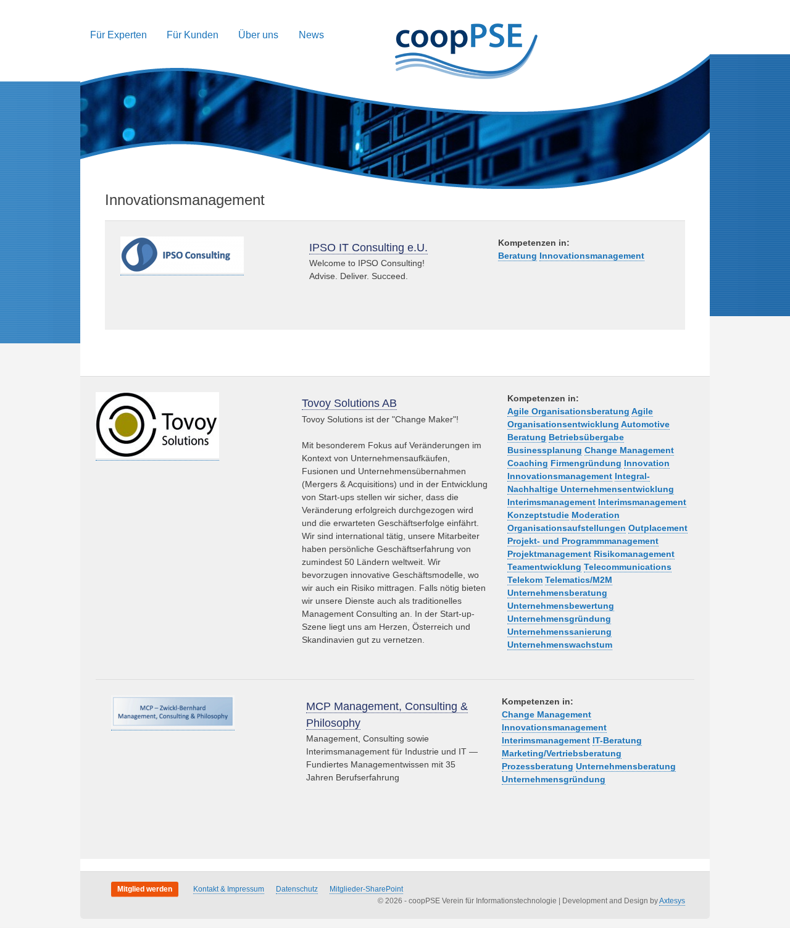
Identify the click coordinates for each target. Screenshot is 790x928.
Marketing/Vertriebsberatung (562, 753)
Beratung (517, 256)
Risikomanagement (634, 554)
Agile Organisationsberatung (568, 411)
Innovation (647, 463)
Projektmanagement (549, 554)
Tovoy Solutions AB (349, 403)
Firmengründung (586, 463)
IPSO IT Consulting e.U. (368, 247)
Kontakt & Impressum (228, 889)
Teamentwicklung (544, 567)
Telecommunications (628, 567)
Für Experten (118, 34)
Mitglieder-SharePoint (366, 889)
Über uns (258, 34)
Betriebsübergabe (586, 437)
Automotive (645, 424)
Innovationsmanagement (591, 256)
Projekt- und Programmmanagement (583, 541)
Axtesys (672, 901)
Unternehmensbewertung (560, 606)
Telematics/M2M (578, 580)
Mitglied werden (144, 889)
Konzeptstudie (538, 515)
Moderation (596, 515)
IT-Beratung (617, 740)
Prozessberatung (537, 766)
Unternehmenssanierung (559, 632)
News (311, 34)
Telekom (525, 580)
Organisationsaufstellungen (566, 528)
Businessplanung (544, 450)
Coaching (527, 463)
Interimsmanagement (551, 502)
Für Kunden (192, 34)
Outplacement (658, 528)
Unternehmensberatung (557, 593)
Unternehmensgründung (559, 619)
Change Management (629, 450)
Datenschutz (297, 889)
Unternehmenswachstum (559, 645)
